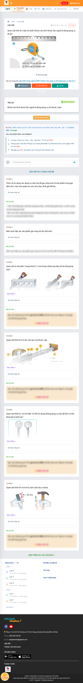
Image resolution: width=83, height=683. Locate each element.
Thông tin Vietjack (12, 647)
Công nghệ (20, 21)
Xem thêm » (11, 294)
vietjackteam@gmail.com (18, 640)
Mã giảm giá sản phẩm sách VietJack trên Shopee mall (32, 150)
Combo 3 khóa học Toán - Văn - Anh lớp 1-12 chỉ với (32, 140)
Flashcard (24, 86)
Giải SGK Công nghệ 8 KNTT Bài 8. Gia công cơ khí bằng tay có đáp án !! (47, 81)
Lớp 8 (13, 21)
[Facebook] (6, 626)
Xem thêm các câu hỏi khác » (42, 555)
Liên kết (8, 644)
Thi (42, 86)
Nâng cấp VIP (42, 323)
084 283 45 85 (14, 636)
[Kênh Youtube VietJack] (11, 626)
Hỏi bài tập (5, 677)
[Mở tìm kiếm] (57, 3)
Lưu (72, 25)
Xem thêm (9, 607)
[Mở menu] (11, 3)
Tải (61, 86)
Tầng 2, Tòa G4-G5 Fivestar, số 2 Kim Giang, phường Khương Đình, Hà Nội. (32, 632)
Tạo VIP (64, 3)
